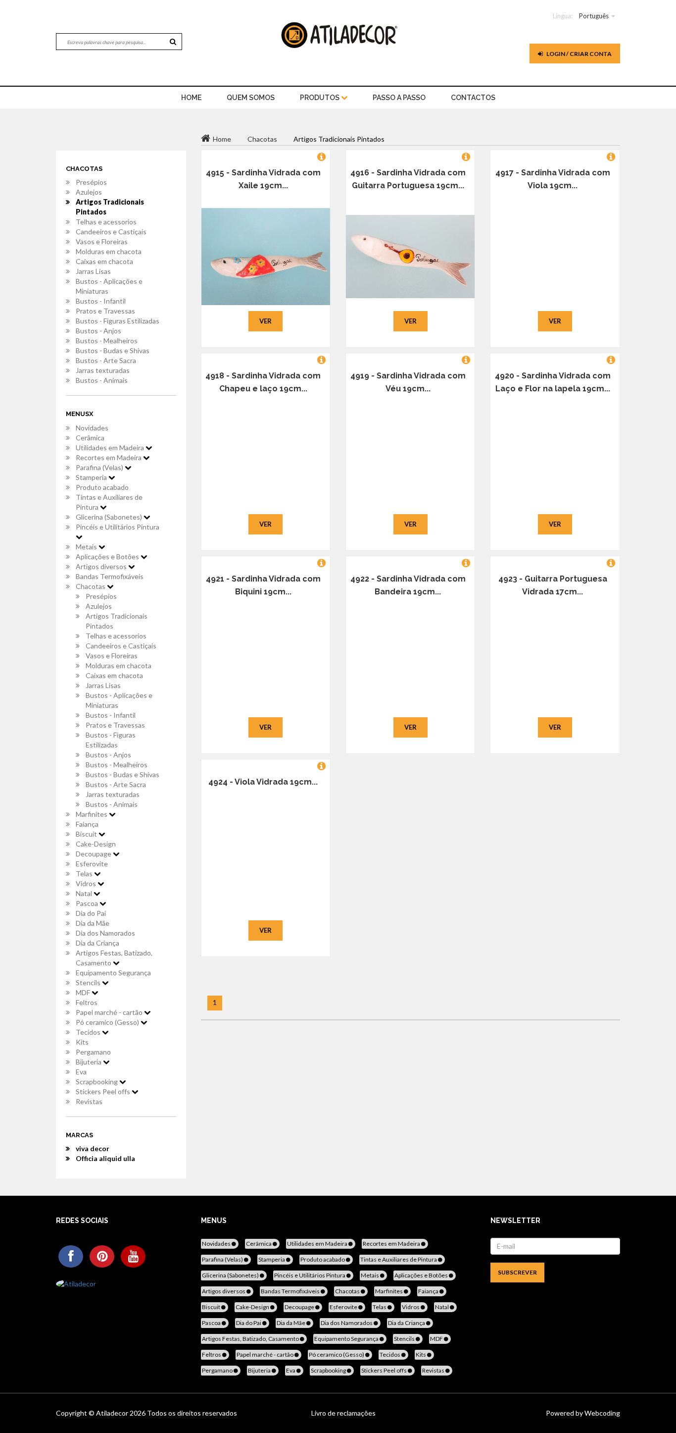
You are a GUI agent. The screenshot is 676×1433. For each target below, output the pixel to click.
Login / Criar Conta (578, 53)
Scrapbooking (97, 1081)
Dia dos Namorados (105, 933)
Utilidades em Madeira (110, 447)
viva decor (92, 1148)
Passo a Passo (399, 98)
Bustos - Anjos (98, 330)
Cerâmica (90, 437)
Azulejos (89, 192)
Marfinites (92, 814)
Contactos (473, 98)
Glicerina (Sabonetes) (110, 517)
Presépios (91, 182)
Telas (85, 873)
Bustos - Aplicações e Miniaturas (109, 286)
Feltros (86, 1002)
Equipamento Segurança (113, 972)
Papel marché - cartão (110, 1012)
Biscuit (87, 834)
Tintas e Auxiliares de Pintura (109, 502)
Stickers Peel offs (104, 1091)
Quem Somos (251, 98)
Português (594, 16)
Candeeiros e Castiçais (111, 231)
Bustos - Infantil (101, 301)
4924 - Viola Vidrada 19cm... (263, 782)
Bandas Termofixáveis (110, 576)
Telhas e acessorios (106, 221)
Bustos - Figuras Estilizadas (117, 321)
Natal (85, 893)
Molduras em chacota (109, 251)
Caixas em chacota (104, 261)
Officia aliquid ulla (105, 1158)
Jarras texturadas (103, 370)
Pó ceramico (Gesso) (108, 1022)
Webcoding (601, 1413)
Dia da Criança (97, 943)
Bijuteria (89, 1062)
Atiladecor (113, 1413)
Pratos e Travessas (105, 311)
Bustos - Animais (102, 380)
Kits (82, 1042)
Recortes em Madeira (109, 457)
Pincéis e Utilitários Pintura (117, 527)
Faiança (87, 824)
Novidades (92, 428)
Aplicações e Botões (108, 556)
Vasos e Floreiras (102, 241)
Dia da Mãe (92, 923)
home (191, 98)
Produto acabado (102, 487)
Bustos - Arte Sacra (106, 360)
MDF (84, 992)
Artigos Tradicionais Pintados (110, 207)
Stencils (89, 982)
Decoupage (94, 853)
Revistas (89, 1101)
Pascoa (87, 903)
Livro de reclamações (343, 1413)
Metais (87, 546)
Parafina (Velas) (100, 467)
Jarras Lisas (93, 271)
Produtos (320, 98)
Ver (265, 321)
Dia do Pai (91, 913)
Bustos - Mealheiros (107, 340)
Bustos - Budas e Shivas (112, 350)
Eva (81, 1071)
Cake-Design (96, 844)
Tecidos (89, 1032)
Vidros (86, 883)
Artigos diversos (102, 566)
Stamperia (92, 477)
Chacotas (91, 586)
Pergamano (93, 1052)
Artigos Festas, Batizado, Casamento (114, 958)
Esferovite (92, 863)
